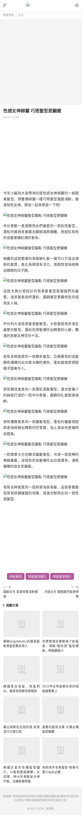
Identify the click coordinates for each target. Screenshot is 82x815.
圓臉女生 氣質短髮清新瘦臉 (20, 594)
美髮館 (41, 5)
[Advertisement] (41, 60)
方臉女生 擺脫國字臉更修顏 (61, 594)
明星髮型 (16, 576)
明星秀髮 (8, 15)
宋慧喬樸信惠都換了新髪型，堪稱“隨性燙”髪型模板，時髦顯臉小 (60, 645)
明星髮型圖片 (37, 576)
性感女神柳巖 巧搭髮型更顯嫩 (32, 111)
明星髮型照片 (62, 576)
